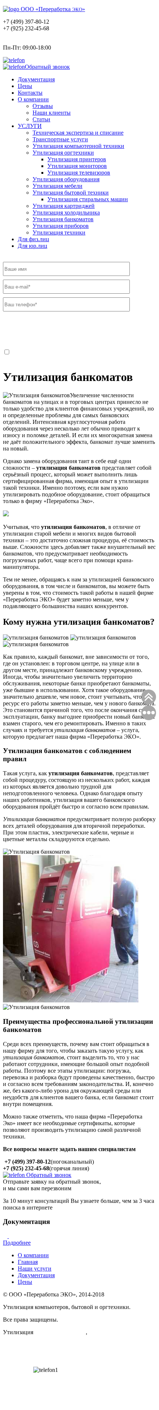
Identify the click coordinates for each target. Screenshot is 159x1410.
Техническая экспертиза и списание (78, 132)
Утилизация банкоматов (63, 219)
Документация (36, 79)
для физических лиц (60, 1332)
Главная (28, 1262)
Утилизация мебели (57, 186)
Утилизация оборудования (66, 179)
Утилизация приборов (61, 226)
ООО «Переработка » (52, 9)
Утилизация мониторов (77, 166)
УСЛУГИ (30, 126)
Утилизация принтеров (76, 159)
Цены (25, 86)
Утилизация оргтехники (63, 152)
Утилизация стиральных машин (87, 199)
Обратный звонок (47, 67)
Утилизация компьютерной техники (78, 146)
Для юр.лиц (32, 246)
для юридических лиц (116, 1332)
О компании (33, 99)
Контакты (30, 93)
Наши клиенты (52, 112)
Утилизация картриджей (64, 206)
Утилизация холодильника (66, 212)
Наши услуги (34, 1268)
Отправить (28, 331)
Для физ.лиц (33, 239)
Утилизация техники (59, 232)
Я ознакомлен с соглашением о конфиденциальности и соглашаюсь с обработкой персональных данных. (76, 355)
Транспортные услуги (60, 139)
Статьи (41, 119)
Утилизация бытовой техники (71, 192)
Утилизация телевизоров (78, 172)
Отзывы (43, 106)
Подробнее (17, 1242)
